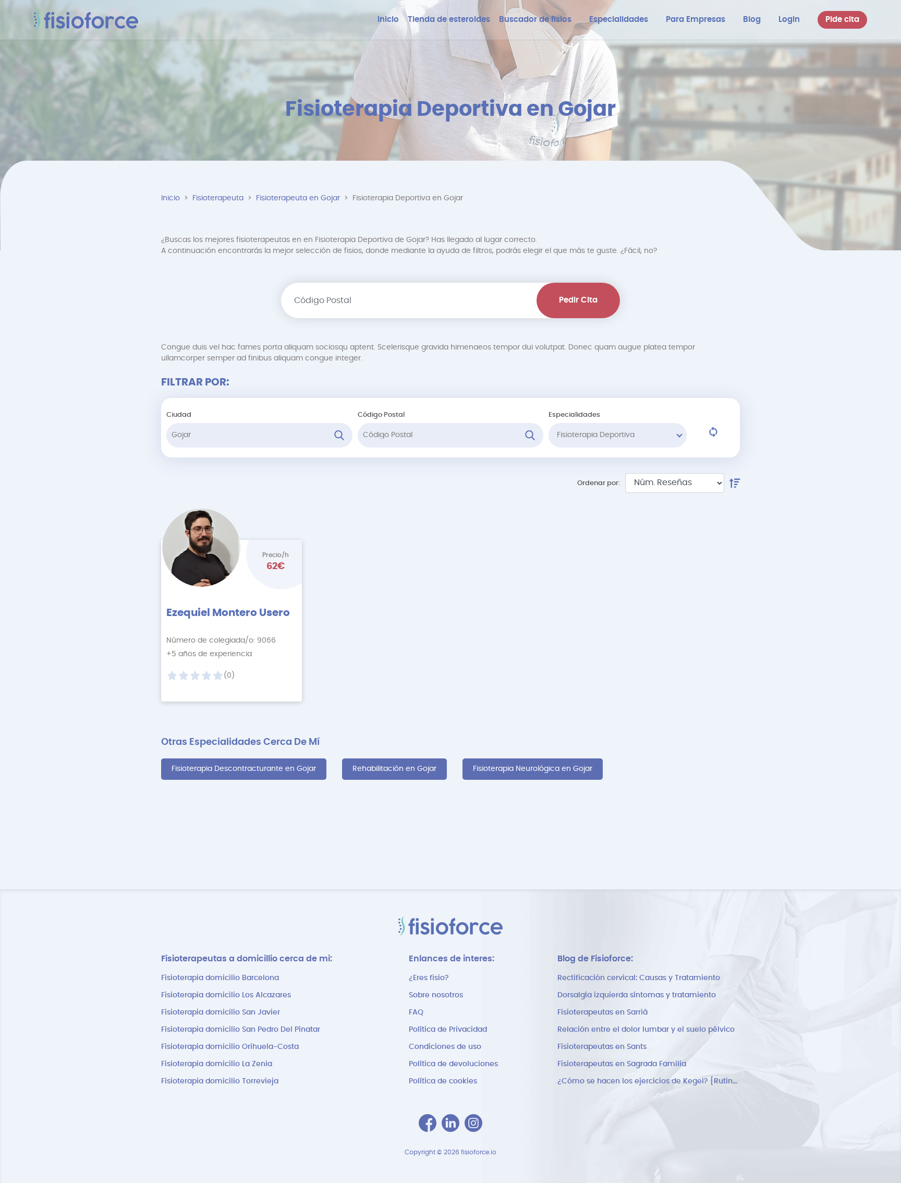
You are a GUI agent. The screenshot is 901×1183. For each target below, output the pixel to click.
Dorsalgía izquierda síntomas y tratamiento (636, 995)
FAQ (416, 1012)
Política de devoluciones (453, 1064)
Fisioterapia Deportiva (596, 435)
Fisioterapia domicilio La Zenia (216, 1064)
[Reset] (713, 432)
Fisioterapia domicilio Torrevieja (219, 1081)
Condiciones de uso (445, 1047)
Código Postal (381, 415)
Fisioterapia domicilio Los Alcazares (226, 995)
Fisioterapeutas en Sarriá (602, 1012)
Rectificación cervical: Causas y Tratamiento (638, 978)
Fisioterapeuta (217, 198)
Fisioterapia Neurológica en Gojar (532, 768)
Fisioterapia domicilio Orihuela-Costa (230, 1047)
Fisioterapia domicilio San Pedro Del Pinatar (240, 1029)
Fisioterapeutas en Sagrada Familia (621, 1064)
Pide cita (842, 19)
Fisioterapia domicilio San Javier (220, 1012)
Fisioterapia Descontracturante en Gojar (244, 768)
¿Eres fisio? (429, 978)
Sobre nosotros (436, 995)
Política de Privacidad (448, 1029)
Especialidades (574, 415)
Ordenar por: (598, 483)
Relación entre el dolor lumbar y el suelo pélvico (646, 1029)
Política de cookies (443, 1081)
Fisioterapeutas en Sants (602, 1047)
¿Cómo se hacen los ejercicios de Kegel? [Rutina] (648, 1081)
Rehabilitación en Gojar (394, 768)
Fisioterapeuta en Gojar (298, 198)
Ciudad (178, 415)
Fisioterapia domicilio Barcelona (220, 978)
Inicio (170, 198)
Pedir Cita (578, 300)
